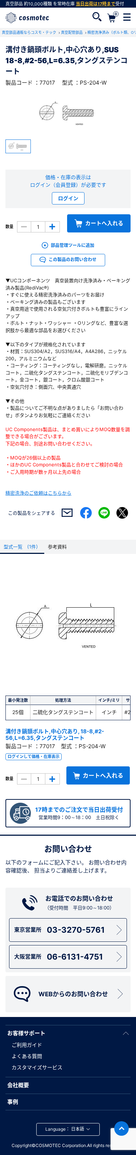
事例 (12, 1101)
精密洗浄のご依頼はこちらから (38, 493)
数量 (9, 226)
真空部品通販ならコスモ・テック (29, 32)
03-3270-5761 (59, 930)
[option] (68, 113)
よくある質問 (27, 1056)
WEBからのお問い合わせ (73, 994)
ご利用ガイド (27, 1045)
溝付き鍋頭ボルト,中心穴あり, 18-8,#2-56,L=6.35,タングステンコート (54, 734)
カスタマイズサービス (37, 1067)
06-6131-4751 (58, 956)
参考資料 (57, 547)
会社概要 (18, 1085)
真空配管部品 (72, 32)
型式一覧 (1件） (22, 547)
